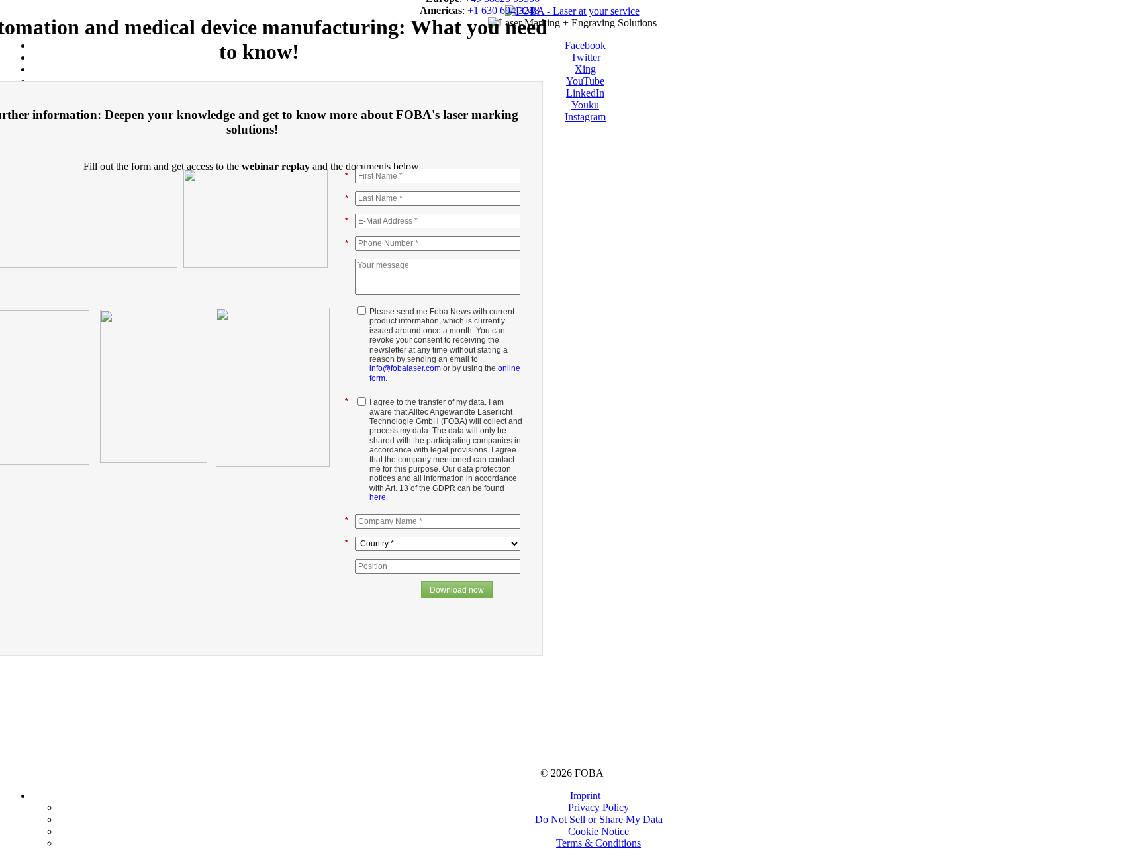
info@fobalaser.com (405, 368)
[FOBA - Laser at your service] (572, 11)
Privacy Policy (598, 807)
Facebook (585, 45)
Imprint (585, 795)
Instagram (585, 116)
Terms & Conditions (598, 843)
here (377, 497)
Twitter (585, 57)
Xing (585, 69)
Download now (457, 590)
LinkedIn (585, 93)
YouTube (585, 81)
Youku (585, 104)
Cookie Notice (598, 831)
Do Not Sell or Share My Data (599, 819)
